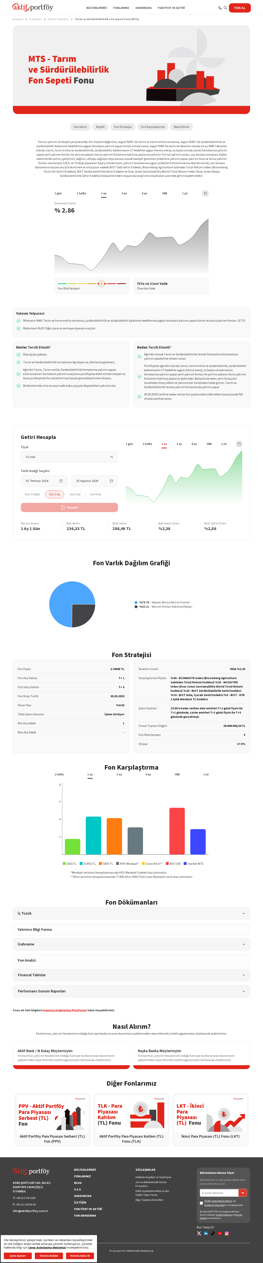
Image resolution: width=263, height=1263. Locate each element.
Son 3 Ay (75, 494)
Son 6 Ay (95, 494)
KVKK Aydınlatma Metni (218, 1201)
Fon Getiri (80, 127)
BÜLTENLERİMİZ (96, 8)
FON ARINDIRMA (85, 1216)
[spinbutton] (67, 457)
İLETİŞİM (80, 1202)
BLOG (78, 1183)
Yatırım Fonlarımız (58, 19)
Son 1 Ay (54, 494)
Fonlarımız (35, 19)
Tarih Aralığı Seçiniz (35, 471)
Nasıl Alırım (181, 127)
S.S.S (77, 1189)
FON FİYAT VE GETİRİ (171, 8)
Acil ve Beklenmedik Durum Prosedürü (151, 1184)
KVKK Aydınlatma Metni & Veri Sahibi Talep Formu (152, 1193)
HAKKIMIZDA (144, 8)
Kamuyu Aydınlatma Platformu (65, 1010)
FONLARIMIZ (121, 8)
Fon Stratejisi (123, 127)
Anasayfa (17, 19)
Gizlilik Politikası (224, 1215)
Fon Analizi (27, 960)
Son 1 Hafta (32, 494)
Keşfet (100, 127)
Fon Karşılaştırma (153, 127)
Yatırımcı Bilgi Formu (35, 929)
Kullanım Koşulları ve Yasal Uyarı (153, 1177)
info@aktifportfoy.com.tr (30, 1211)
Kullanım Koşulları (214, 1205)
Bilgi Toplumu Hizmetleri (149, 1200)
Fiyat (24, 447)
